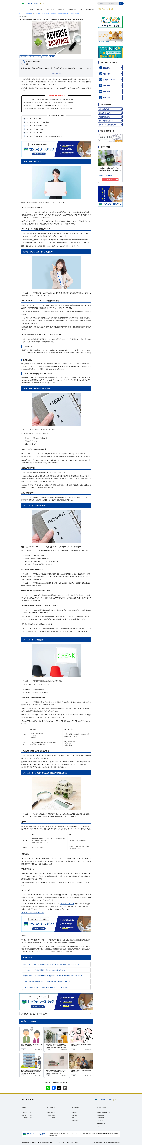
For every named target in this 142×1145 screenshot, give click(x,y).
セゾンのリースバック (67, 904)
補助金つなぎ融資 (101, 1115)
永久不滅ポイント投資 (27, 1115)
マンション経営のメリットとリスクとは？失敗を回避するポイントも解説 (45, 987)
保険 (81, 9)
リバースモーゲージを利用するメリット (37, 126)
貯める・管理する (50, 9)
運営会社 (77, 1142)
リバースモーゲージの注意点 (34, 133)
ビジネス (31, 9)
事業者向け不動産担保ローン (103, 1112)
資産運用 (39, 9)
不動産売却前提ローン (52, 1115)
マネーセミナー (75, 1115)
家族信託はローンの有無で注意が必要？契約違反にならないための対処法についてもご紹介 (52, 976)
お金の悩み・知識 (72, 9)
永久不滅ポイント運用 (27, 1117)
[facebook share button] (54, 1088)
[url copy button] (65, 1088)
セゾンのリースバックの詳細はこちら (32, 913)
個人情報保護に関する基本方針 (45, 1142)
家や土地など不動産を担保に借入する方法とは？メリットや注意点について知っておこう (51, 964)
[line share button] (48, 1088)
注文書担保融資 (100, 1117)
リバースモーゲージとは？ (33, 119)
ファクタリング (100, 1120)
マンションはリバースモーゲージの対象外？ (38, 122)
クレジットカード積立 (27, 1112)
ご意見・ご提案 (70, 1142)
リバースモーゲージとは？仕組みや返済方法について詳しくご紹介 (44, 970)
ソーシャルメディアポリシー (59, 1142)
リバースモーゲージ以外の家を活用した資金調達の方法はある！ (44, 136)
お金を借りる (61, 9)
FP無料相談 (74, 1112)
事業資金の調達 (90, 9)
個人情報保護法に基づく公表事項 (29, 1142)
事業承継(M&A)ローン (102, 1123)
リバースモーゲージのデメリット (35, 129)
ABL (98, 1126)
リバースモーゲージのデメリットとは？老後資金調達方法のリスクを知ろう (46, 981)
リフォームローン (51, 1112)
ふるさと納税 (75, 1120)
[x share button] (59, 1088)
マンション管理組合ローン (53, 1117)
